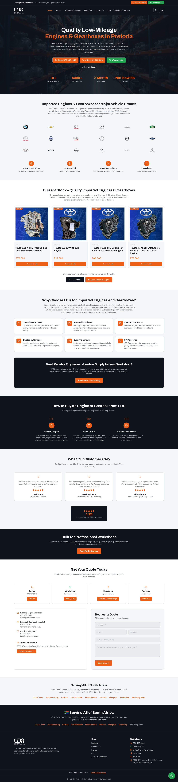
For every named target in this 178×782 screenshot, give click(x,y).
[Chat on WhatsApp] (171, 775)
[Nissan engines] (127, 138)
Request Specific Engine (98, 280)
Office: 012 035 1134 (94, 60)
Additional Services (73, 10)
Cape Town (40, 725)
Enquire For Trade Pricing (89, 380)
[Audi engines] (76, 138)
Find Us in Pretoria (25, 651)
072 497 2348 (140, 3)
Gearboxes (95, 746)
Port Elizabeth (77, 725)
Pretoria (102, 725)
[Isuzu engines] (127, 150)
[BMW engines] (25, 127)
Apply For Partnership (89, 551)
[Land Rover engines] (152, 127)
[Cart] (161, 10)
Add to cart (33, 264)
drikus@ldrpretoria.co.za (143, 750)
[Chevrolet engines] (51, 127)
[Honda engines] (76, 127)
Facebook (137, 753)
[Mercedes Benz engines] (101, 138)
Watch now (146, 599)
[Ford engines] (152, 138)
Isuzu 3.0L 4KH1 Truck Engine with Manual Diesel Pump (31, 249)
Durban (65, 725)
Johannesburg (53, 725)
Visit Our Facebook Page (108, 599)
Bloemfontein (91, 725)
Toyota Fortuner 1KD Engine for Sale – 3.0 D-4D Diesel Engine (145, 251)
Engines (94, 743)
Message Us (70, 599)
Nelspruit (112, 725)
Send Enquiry (103, 663)
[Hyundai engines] (25, 150)
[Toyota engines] (25, 138)
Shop (57, 10)
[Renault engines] (101, 150)
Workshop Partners (122, 10)
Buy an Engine (90, 67)
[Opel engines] (76, 150)
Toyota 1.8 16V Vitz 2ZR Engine (66, 249)
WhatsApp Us (157, 3)
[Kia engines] (51, 150)
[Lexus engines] (127, 127)
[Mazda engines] (101, 127)
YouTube (136, 757)
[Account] (155, 10)
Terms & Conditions (99, 757)
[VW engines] (51, 138)
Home (49, 10)
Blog (109, 10)
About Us (88, 10)
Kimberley (123, 725)
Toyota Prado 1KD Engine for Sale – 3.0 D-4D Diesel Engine (107, 249)
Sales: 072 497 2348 (67, 60)
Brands (94, 750)
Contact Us (99, 10)
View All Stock (75, 280)
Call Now (32, 599)
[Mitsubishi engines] (152, 150)
